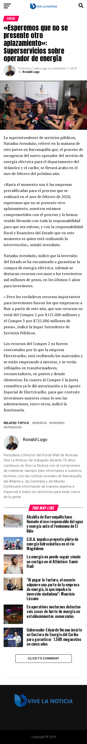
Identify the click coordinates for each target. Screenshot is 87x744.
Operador (14, 427)
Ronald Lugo (31, 72)
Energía (40, 423)
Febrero (58, 423)
